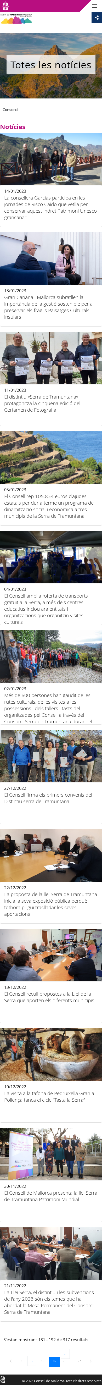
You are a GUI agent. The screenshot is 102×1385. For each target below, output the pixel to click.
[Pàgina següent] (91, 1360)
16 (56, 1361)
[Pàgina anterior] (11, 1360)
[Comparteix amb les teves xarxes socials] (97, 17)
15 (44, 1361)
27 (81, 1361)
